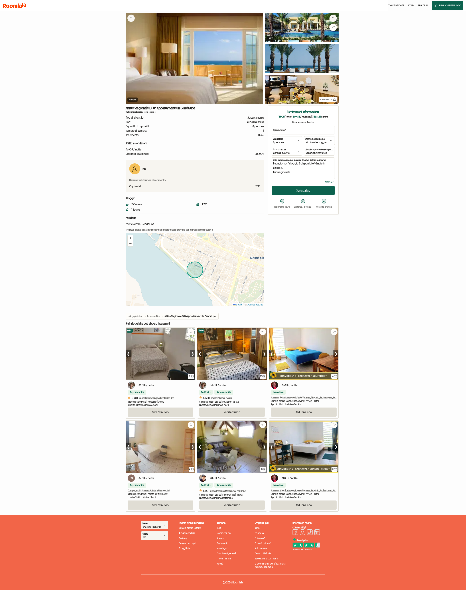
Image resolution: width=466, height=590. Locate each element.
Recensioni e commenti (266, 558)
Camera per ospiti (187, 543)
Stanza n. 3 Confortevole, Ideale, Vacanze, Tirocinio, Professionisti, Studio (305, 397)
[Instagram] (302, 532)
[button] (130, 238)
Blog (219, 528)
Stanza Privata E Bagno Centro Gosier (156, 398)
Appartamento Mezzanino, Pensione (228, 491)
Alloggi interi (185, 548)
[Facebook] (295, 532)
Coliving (183, 538)
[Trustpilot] (306, 549)
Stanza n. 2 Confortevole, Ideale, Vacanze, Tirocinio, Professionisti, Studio (305, 490)
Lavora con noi (224, 533)
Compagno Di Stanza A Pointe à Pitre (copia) (149, 490)
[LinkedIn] (317, 532)
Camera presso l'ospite (190, 528)
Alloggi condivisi (187, 533)
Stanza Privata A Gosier (221, 398)
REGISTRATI (423, 5)
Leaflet (239, 304)
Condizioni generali (226, 553)
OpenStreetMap (255, 304)
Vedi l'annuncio (160, 412)
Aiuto (257, 528)
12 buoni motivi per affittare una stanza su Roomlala (270, 565)
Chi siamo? (260, 538)
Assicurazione (261, 548)
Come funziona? (263, 543)
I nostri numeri (224, 558)
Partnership (222, 543)
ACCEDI (411, 5)
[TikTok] (310, 532)
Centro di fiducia (263, 553)
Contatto (259, 533)
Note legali (222, 548)
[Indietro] (131, 23)
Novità (220, 563)
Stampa (220, 538)
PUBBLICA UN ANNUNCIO (450, 5)
